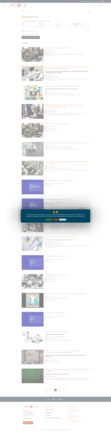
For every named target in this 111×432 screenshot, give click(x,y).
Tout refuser (55, 219)
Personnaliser (63, 219)
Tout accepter (48, 219)
